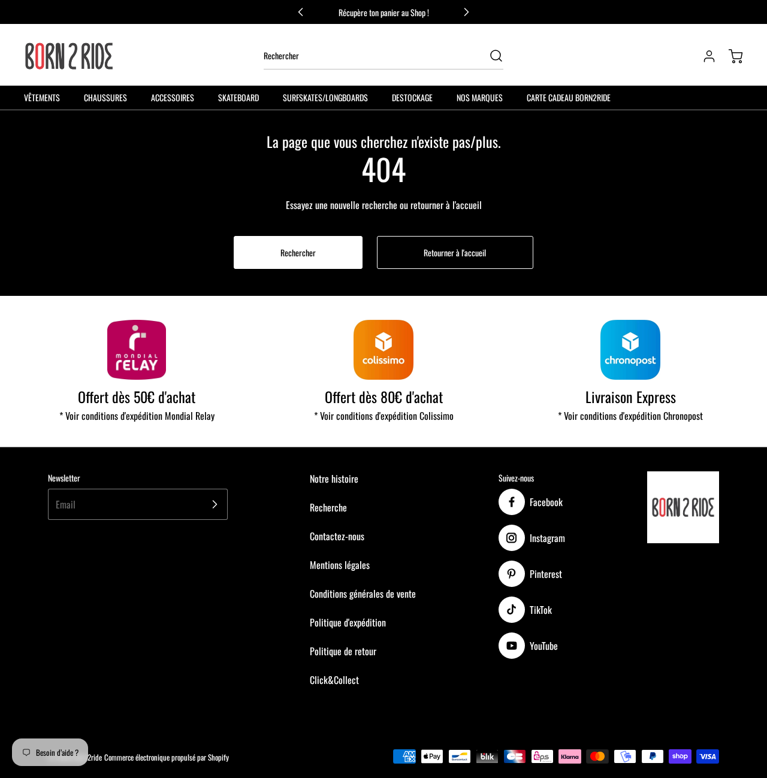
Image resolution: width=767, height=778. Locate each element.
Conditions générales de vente (363, 593)
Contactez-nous (337, 536)
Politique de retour (343, 651)
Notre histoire (334, 478)
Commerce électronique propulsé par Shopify (166, 757)
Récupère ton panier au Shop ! (384, 12)
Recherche (328, 507)
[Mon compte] (703, 56)
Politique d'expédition (348, 622)
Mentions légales (340, 565)
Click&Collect (334, 680)
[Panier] (730, 56)
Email (66, 504)
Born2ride (88, 757)
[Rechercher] (490, 56)
